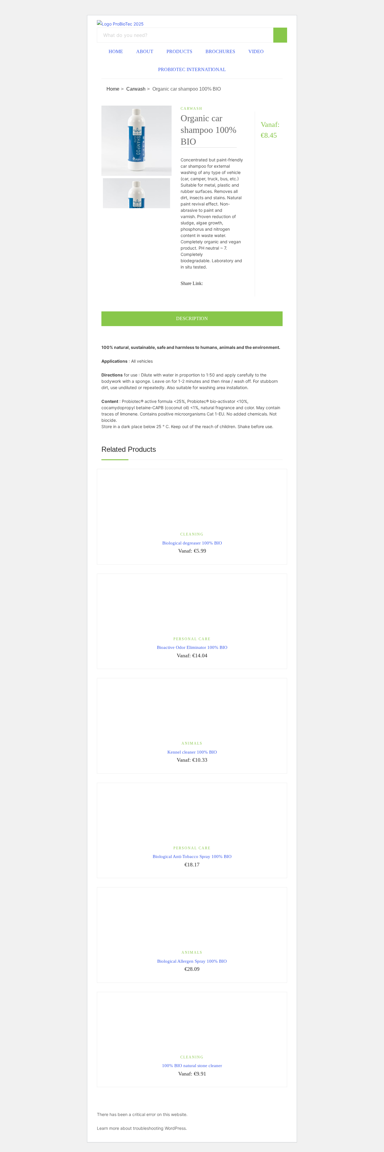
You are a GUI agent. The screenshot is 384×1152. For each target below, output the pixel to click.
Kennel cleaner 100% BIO (192, 752)
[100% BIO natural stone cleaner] (192, 1023)
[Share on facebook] (212, 283)
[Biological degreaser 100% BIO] (192, 500)
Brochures (220, 51)
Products (179, 51)
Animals (192, 743)
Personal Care (192, 639)
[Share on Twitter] (223, 283)
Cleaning (192, 534)
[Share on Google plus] (193, 292)
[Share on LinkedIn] (234, 283)
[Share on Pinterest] (204, 292)
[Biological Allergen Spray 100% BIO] (192, 918)
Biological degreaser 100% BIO (192, 543)
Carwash (136, 89)
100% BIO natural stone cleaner (192, 1065)
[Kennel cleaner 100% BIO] (192, 709)
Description (192, 318)
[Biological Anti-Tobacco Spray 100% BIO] (192, 814)
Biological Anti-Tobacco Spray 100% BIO (192, 856)
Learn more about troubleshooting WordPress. (142, 1128)
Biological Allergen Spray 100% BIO (192, 961)
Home (116, 51)
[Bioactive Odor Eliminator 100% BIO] (192, 605)
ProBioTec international (192, 69)
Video (256, 51)
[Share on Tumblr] (182, 292)
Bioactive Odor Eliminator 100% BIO (192, 647)
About (144, 51)
